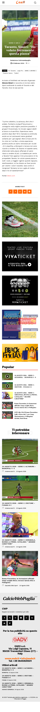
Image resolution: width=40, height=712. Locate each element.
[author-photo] (3, 471)
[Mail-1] (4, 623)
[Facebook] (11, 192)
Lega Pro (20, 70)
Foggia (4, 680)
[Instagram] (15, 618)
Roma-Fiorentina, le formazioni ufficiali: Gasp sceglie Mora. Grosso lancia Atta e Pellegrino (25, 405)
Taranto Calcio (8, 73)
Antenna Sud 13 (10, 471)
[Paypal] (10, 623)
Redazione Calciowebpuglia (20, 60)
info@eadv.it (28, 658)
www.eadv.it (12, 658)
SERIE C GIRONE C (30, 70)
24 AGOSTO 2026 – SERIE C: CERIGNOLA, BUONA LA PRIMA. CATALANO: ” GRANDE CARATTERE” (25, 396)
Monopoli (5, 672)
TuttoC (16, 73)
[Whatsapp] (26, 618)
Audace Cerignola (8, 689)
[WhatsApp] (20, 192)
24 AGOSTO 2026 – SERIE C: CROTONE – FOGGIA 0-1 (24, 386)
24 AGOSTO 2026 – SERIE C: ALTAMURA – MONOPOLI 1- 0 (25, 376)
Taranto (27, 43)
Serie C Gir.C (14, 43)
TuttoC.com (11, 176)
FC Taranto (12, 70)
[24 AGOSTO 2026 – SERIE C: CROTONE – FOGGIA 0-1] (7, 386)
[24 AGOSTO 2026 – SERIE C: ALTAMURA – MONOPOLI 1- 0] (7, 376)
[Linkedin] (25, 192)
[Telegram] (29, 192)
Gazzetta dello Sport (11, 585)
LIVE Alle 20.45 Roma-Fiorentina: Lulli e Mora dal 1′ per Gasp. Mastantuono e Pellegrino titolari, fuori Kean (26, 415)
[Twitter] (15, 192)
